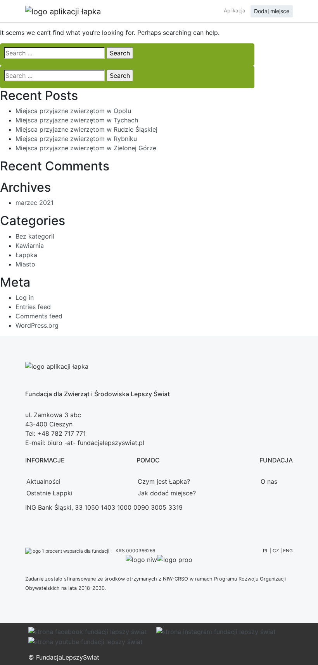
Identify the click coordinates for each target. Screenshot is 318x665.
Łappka (26, 255)
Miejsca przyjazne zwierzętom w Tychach (77, 120)
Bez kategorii (35, 236)
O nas (269, 481)
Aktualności (43, 481)
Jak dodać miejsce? (167, 493)
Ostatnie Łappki (49, 493)
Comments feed (39, 316)
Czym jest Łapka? (164, 481)
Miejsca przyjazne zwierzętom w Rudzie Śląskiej (86, 129)
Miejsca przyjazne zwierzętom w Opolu (73, 111)
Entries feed (33, 307)
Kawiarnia (30, 245)
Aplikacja (234, 10)
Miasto (25, 264)
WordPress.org (37, 325)
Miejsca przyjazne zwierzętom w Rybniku (76, 139)
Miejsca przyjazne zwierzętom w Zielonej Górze (86, 148)
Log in (25, 297)
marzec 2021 (35, 202)
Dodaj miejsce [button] (271, 11)
